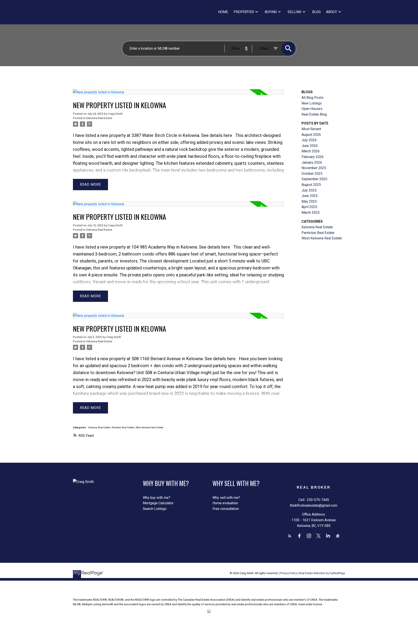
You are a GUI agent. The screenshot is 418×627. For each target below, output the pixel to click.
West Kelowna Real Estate (149, 427)
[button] (290, 536)
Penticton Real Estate (123, 427)
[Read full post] (178, 94)
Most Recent (311, 129)
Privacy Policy (288, 573)
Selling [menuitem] (294, 12)
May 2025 (309, 201)
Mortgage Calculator (158, 503)
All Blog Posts (313, 98)
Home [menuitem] (223, 12)
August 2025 (311, 185)
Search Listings (155, 509)
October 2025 (312, 173)
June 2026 (310, 146)
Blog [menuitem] (316, 12)
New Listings (312, 103)
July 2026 (309, 140)
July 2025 (309, 190)
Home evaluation (225, 503)
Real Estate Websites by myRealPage (322, 573)
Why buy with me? (156, 498)
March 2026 (311, 151)
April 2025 (309, 207)
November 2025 (314, 168)
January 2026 (312, 162)
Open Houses (312, 109)
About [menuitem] (331, 12)
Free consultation (225, 509)
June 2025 (310, 196)
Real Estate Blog (314, 114)
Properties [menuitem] (244, 12)
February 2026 (313, 157)
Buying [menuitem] (271, 12)
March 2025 (311, 212)
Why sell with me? (226, 498)
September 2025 (314, 179)
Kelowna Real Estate (99, 118)
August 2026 (311, 135)
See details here (216, 135)
